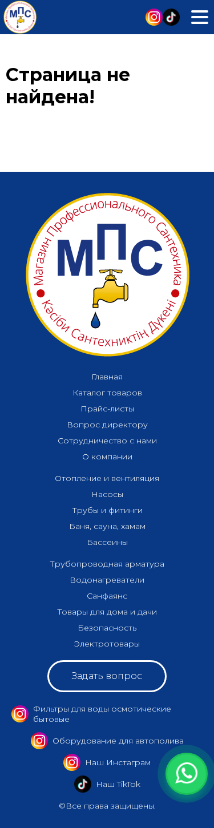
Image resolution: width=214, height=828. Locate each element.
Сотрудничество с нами (107, 440)
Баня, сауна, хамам (107, 526)
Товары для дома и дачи (107, 612)
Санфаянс (107, 596)
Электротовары (107, 644)
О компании (107, 456)
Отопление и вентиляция (107, 478)
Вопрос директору (107, 424)
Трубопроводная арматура (107, 564)
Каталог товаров (107, 392)
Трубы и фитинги (107, 510)
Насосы (107, 494)
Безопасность (107, 628)
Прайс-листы (107, 408)
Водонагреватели (107, 580)
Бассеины (107, 542)
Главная (107, 376)
